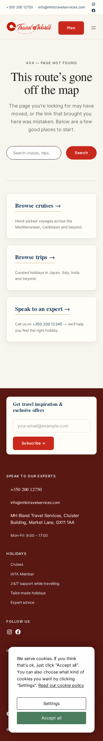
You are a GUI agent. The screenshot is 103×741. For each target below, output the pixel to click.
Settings (51, 703)
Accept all (51, 717)
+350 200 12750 (19, 7)
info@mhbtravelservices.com (61, 7)
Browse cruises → (38, 205)
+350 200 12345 (47, 324)
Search (81, 152)
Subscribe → (33, 443)
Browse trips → (35, 257)
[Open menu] (93, 28)
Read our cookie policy (61, 685)
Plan (71, 27)
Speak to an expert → (42, 308)
